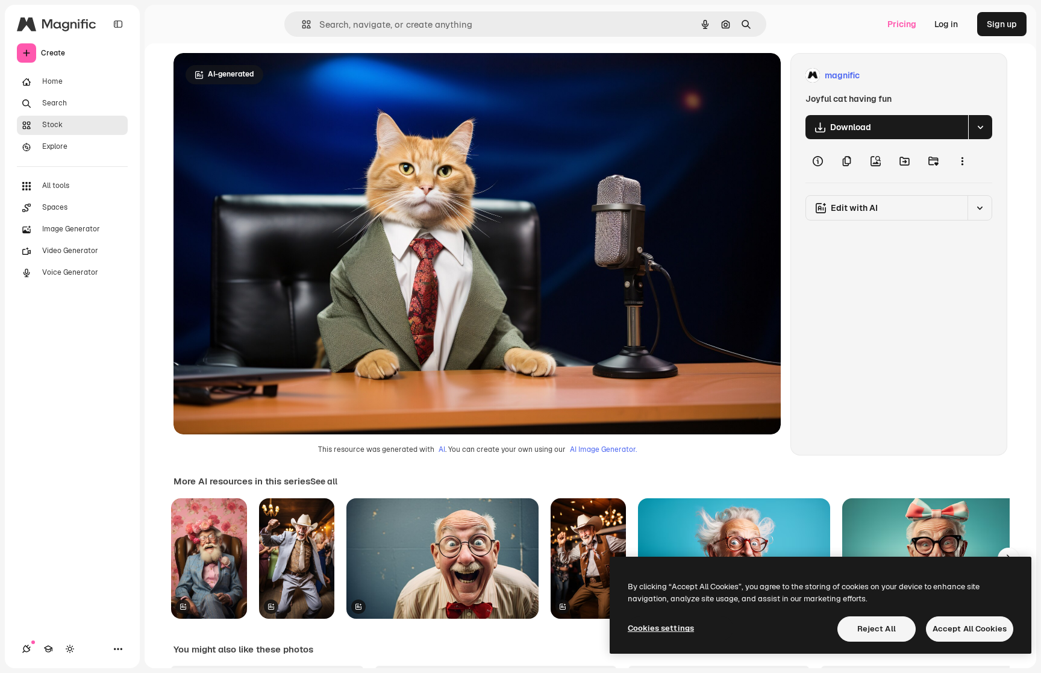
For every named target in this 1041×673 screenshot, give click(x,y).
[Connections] (26, 649)
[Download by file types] (980, 127)
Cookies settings (661, 628)
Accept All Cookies (970, 629)
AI (442, 449)
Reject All (876, 629)
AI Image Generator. (603, 449)
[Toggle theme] (70, 649)
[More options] (962, 161)
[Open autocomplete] (301, 24)
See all (323, 481)
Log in (946, 24)
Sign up (1002, 24)
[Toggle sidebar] (118, 24)
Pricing (901, 24)
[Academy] (48, 649)
